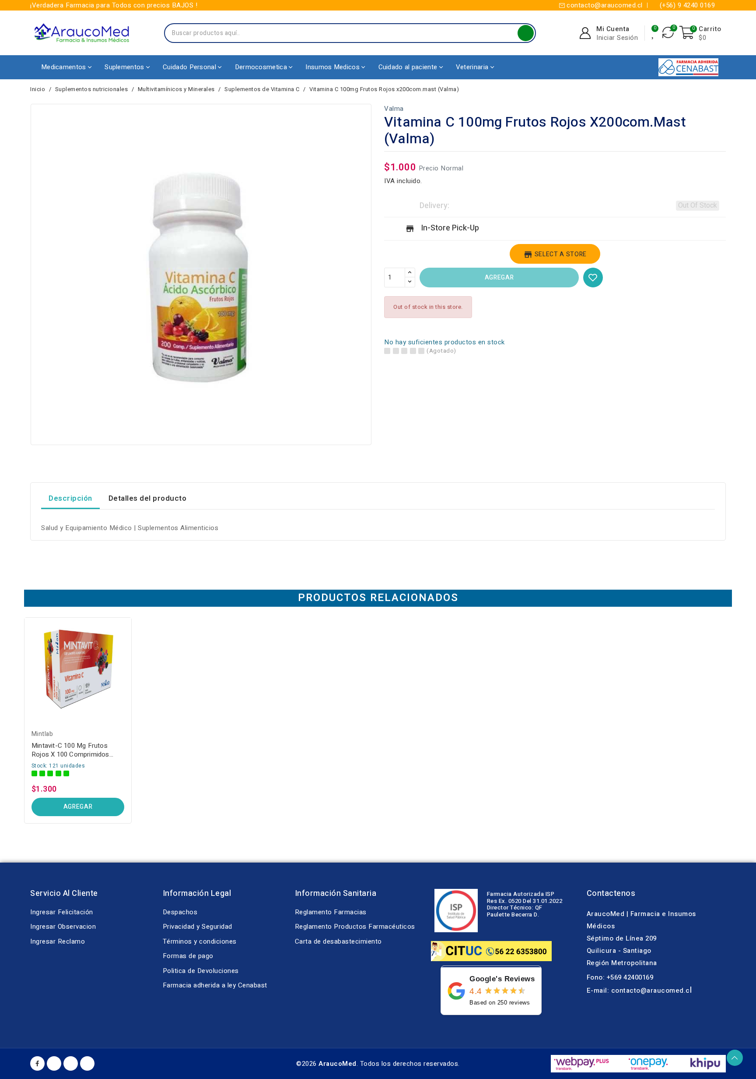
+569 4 (617, 977)
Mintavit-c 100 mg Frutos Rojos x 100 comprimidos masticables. (70, 750)
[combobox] (341, 33)
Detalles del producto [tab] (147, 498)
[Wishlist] (653, 33)
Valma (394, 108)
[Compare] (668, 33)
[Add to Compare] (128, 645)
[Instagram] (87, 1063)
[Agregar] (128, 679)
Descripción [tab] (70, 498)
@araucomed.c (665, 990)
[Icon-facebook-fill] (37, 1063)
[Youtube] (54, 1063)
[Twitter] (70, 1063)
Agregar (499, 277)
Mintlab (42, 734)
